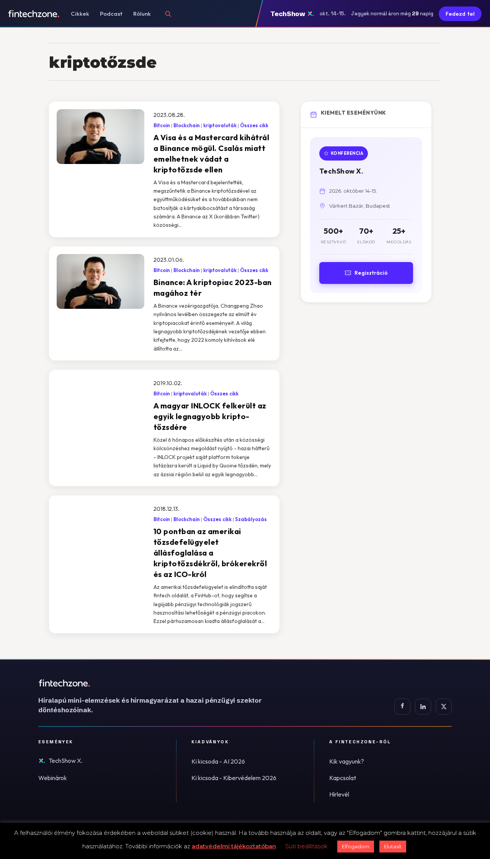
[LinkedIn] (423, 706)
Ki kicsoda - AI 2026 (218, 761)
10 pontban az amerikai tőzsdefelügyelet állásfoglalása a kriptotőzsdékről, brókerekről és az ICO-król (210, 552)
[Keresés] (168, 14)
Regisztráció (371, 272)
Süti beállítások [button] (306, 846)
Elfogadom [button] (355, 846)
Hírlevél (339, 794)
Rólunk (142, 13)
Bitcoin (162, 125)
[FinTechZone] (160, 683)
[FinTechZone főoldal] (34, 14)
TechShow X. (66, 760)
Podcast (111, 13)
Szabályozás (251, 519)
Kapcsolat (342, 778)
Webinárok (52, 778)
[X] (444, 706)
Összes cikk (254, 125)
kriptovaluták (220, 125)
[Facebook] (402, 706)
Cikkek (80, 13)
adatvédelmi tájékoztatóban (234, 846)
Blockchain (186, 125)
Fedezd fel (460, 13)
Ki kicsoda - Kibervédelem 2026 (233, 778)
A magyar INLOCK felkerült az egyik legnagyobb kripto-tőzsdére (210, 416)
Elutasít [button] (393, 846)
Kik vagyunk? (346, 761)
